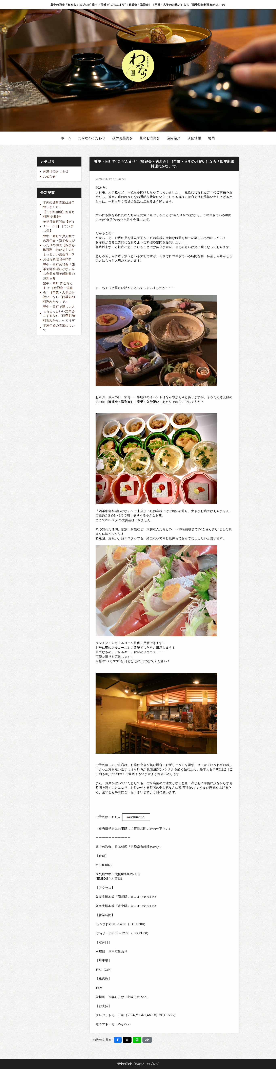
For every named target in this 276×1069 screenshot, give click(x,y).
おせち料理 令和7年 (57, 259)
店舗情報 (194, 138)
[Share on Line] (137, 1040)
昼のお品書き (150, 138)
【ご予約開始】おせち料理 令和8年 (59, 214)
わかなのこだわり (91, 138)
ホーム (66, 138)
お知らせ (49, 176)
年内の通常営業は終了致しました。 (59, 205)
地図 (211, 138)
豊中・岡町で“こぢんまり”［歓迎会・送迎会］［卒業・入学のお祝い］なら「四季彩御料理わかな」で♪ (59, 292)
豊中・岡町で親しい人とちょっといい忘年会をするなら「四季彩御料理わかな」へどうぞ (59, 313)
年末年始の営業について (59, 328)
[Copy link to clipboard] (147, 1040)
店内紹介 (174, 138)
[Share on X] (127, 1040)
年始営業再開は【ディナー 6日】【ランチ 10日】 (60, 226)
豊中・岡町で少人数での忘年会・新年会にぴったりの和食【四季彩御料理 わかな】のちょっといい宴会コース (59, 245)
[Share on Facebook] (118, 1040)
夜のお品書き (122, 138)
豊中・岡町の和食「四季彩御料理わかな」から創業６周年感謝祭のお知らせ (59, 271)
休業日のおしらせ (55, 171)
